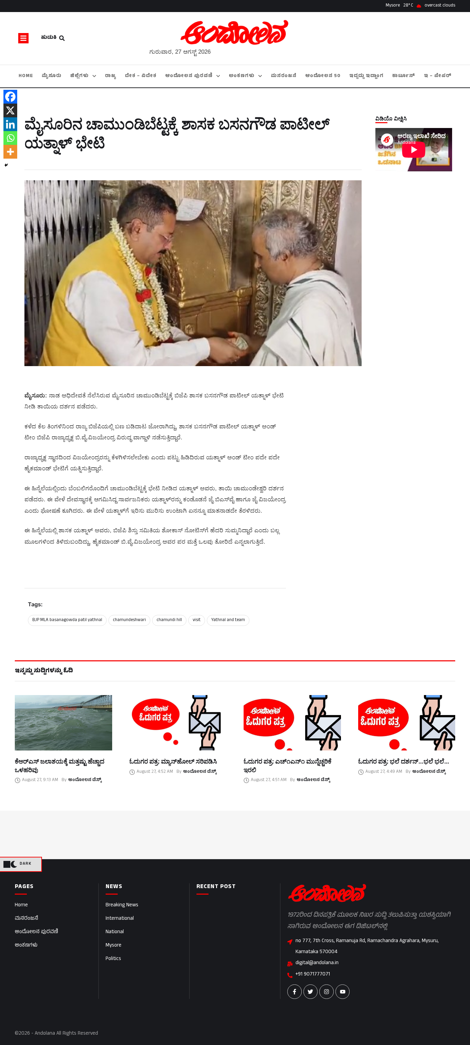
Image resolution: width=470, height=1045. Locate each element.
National (115, 932)
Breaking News (122, 905)
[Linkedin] (10, 124)
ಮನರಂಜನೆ (26, 919)
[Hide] (6, 165)
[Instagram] (326, 991)
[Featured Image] (63, 722)
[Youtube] (342, 991)
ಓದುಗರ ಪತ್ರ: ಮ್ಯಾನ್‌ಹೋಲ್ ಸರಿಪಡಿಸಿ (173, 761)
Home (21, 905)
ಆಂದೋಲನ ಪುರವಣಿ (36, 932)
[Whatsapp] (10, 138)
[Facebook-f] (294, 991)
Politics (113, 959)
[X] (10, 110)
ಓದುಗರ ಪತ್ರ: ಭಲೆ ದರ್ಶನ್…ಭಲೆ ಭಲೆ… (403, 761)
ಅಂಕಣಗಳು (26, 945)
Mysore (113, 945)
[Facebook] (10, 97)
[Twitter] (310, 991)
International (120, 919)
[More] (10, 152)
